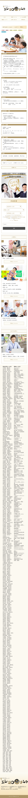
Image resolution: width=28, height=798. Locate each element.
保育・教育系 (17, 391)
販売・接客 (17, 520)
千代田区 (5, 587)
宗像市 (4, 658)
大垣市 (4, 408)
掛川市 (4, 404)
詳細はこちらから (14, 261)
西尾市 (4, 531)
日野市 (8, 634)
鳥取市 (4, 547)
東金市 (4, 407)
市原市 (4, 490)
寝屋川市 (10, 443)
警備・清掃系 (20, 485)
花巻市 (8, 614)
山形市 (8, 483)
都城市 (4, 554)
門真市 (9, 694)
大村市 (9, 550)
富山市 (8, 462)
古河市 (4, 664)
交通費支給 (7, 217)
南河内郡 (9, 645)
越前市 (8, 508)
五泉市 (8, 715)
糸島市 (4, 567)
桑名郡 (4, 742)
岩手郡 (8, 408)
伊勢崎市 (5, 543)
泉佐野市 (5, 387)
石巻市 (4, 603)
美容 (21, 559)
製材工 (15, 389)
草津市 (11, 623)
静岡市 (4, 556)
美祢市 (4, 400)
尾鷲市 (4, 734)
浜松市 (9, 588)
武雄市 (4, 686)
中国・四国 (5, 760)
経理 (15, 467)
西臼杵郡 (9, 402)
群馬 (4, 756)
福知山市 (10, 477)
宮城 (10, 758)
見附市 (8, 499)
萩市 (8, 626)
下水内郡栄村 (6, 434)
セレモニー (17, 527)
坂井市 (4, 432)
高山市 (9, 418)
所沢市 (8, 576)
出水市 (8, 400)
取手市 (8, 464)
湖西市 (8, 620)
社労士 (15, 556)
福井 (7, 759)
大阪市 (4, 461)
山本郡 (8, 473)
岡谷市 (8, 619)
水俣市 (11, 445)
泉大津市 (5, 594)
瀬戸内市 (5, 501)
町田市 (4, 597)
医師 (15, 491)
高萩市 (8, 527)
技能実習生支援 (18, 508)
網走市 (4, 500)
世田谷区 (5, 458)
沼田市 (9, 635)
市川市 (4, 565)
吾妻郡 (4, 713)
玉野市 (4, 643)
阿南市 (9, 604)
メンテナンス (17, 529)
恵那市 (8, 516)
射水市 (9, 587)
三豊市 (8, 394)
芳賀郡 (4, 740)
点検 (15, 464)
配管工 (15, 448)
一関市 (8, 648)
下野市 (8, 652)
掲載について (4, 19)
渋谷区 (4, 464)
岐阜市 (8, 479)
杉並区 (8, 500)
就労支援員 (17, 420)
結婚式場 (16, 531)
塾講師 (22, 452)
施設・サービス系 (18, 458)
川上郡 (8, 705)
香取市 (8, 369)
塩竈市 (4, 655)
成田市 (8, 709)
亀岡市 (4, 648)
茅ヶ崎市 (10, 448)
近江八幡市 (5, 656)
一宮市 (4, 485)
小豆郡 (4, 410)
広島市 (4, 548)
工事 (15, 407)
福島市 (4, 619)
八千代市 (5, 673)
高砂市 (4, 723)
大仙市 (8, 662)
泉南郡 (4, 670)
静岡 (8, 770)
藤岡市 (8, 574)
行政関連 (16, 506)
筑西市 (9, 397)
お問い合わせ (14, 19)
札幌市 (8, 450)
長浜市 (9, 628)
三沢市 (8, 695)
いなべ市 (5, 545)
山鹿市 (8, 700)
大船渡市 (9, 451)
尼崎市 (8, 475)
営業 (19, 389)
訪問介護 (16, 400)
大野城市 (5, 477)
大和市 (4, 535)
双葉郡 (8, 599)
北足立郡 (10, 583)
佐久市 (8, 658)
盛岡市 (11, 656)
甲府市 (11, 553)
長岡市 (9, 538)
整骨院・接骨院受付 (19, 466)
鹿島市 (4, 729)
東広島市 (5, 585)
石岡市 (8, 718)
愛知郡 (4, 388)
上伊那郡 (9, 637)
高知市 (8, 577)
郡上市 (8, 668)
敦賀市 (8, 377)
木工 (15, 480)
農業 (19, 412)
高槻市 (8, 642)
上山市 (4, 381)
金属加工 (16, 443)
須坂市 (4, 620)
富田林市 (5, 371)
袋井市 (4, 682)
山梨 (4, 763)
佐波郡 (4, 425)
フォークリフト (18, 429)
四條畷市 (5, 588)
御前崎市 (9, 439)
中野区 (8, 601)
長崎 (7, 758)
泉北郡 (4, 599)
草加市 (4, 711)
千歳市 (4, 720)
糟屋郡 (4, 738)
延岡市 (8, 580)
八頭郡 (4, 715)
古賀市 (9, 594)
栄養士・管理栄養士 (19, 488)
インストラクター (18, 478)
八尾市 (4, 632)
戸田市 (4, 367)
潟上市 (4, 473)
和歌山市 (5, 646)
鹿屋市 (4, 651)
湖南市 (8, 420)
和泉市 (4, 378)
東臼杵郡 (9, 743)
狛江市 (8, 372)
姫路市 (4, 478)
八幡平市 (9, 740)
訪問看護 (16, 441)
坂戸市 (4, 645)
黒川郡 (4, 440)
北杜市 (8, 704)
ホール (15, 404)
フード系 (16, 416)
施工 (15, 477)
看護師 (22, 410)
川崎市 (8, 452)
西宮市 (4, 745)
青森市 (8, 474)
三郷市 (9, 501)
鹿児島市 (5, 466)
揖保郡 (9, 593)
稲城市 (8, 711)
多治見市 (5, 538)
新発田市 (5, 748)
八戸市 (4, 534)
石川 (7, 756)
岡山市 (4, 521)
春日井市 (9, 513)
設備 (20, 504)
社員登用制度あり (18, 215)
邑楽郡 (4, 491)
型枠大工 (16, 510)
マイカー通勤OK (14, 220)
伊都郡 (4, 472)
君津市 (4, 629)
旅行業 (15, 430)
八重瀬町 (5, 562)
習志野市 (5, 413)
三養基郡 (9, 386)
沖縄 (4, 771)
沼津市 (4, 689)
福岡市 (4, 480)
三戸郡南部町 (6, 441)
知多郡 (8, 591)
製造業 (15, 453)
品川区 (8, 480)
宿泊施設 (16, 541)
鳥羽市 (11, 685)
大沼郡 (8, 603)
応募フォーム (14, 17)
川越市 (4, 696)
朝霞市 (8, 640)
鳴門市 (4, 520)
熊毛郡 (4, 697)
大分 (7, 764)
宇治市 (9, 466)
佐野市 (8, 381)
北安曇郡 (9, 747)
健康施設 (16, 533)
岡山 (4, 758)
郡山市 (8, 578)
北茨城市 (5, 443)
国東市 (11, 435)
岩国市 (4, 607)
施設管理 (16, 387)
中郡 (12, 540)
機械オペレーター (18, 554)
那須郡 (4, 680)
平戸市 (9, 426)
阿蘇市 (8, 515)
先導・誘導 (17, 372)
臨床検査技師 (17, 451)
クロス (18, 464)
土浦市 (4, 702)
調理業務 (16, 383)
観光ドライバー (18, 462)
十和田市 (5, 717)
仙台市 (9, 488)
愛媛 (11, 770)
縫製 (20, 555)
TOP (5, 17)
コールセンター (18, 405)
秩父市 (9, 463)
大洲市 (4, 481)
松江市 (4, 602)
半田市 (8, 558)
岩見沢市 (5, 463)
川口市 (4, 591)
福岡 (10, 751)
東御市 (4, 634)
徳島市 (4, 453)
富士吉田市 (5, 667)
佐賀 (4, 755)
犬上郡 (8, 429)
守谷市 (4, 405)
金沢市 (8, 636)
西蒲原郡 (9, 412)
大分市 (8, 481)
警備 (22, 389)
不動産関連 (17, 545)
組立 (21, 370)
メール (22, 490)
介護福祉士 (17, 502)
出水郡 (4, 624)
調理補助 (16, 397)
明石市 (8, 674)
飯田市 (4, 571)
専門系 (22, 412)
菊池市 (8, 376)
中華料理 (16, 439)
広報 (15, 423)
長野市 (4, 631)
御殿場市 (5, 397)
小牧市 (8, 510)
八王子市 (9, 607)
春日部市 (9, 506)
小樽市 (4, 399)
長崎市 (8, 521)
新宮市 (4, 716)
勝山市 (4, 733)
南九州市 (5, 488)
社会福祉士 (17, 414)
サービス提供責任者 (19, 532)
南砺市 (8, 598)
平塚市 (4, 499)
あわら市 (9, 651)
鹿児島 (4, 770)
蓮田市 (4, 653)
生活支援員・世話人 (19, 382)
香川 (11, 769)
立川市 (4, 626)
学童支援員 (17, 434)
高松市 (4, 616)
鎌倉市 (4, 668)
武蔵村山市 (10, 405)
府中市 (8, 641)
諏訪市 (4, 739)
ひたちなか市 (6, 542)
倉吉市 (8, 690)
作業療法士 (17, 505)
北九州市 (5, 581)
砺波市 (11, 398)
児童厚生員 (17, 490)
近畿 (7, 763)
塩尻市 (4, 409)
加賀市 (8, 672)
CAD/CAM (17, 540)
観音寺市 (9, 616)
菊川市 (8, 630)
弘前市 (4, 451)
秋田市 (8, 472)
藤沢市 (8, 484)
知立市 (4, 732)
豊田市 (4, 598)
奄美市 (4, 516)
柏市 (12, 632)
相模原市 (9, 625)
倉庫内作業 (17, 486)
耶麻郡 (9, 551)
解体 (15, 425)
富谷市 (8, 407)
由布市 (4, 652)
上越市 (4, 561)
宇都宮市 (9, 453)
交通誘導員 (17, 385)
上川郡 (4, 469)
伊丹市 (4, 657)
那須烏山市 (10, 678)
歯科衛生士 (17, 459)
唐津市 (8, 560)
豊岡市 (4, 483)
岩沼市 (4, 724)
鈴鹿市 (4, 524)
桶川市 (8, 485)
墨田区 (8, 596)
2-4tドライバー (18, 392)
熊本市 (8, 528)
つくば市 (9, 647)
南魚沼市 (5, 436)
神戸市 (4, 510)
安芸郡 (8, 493)
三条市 (8, 416)
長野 (7, 765)
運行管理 (21, 484)
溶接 (21, 461)
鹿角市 (4, 475)
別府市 (8, 556)
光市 (8, 664)
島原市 (8, 518)
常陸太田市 (5, 553)
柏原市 (4, 615)
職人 (15, 494)
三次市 (8, 570)
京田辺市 (9, 732)
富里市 (8, 724)
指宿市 (4, 582)
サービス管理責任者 (19, 534)
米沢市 (8, 707)
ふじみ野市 (5, 459)
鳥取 (7, 751)
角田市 (8, 661)
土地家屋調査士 (18, 388)
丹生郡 (8, 726)
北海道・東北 (6, 749)
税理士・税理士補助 (19, 475)
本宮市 (4, 527)
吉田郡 (4, 691)
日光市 (4, 706)
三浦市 (9, 413)
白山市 (8, 723)
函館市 (4, 707)
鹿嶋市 (8, 702)
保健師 (22, 545)
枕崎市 (8, 415)
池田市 (8, 631)
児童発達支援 (17, 403)
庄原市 (4, 642)
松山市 (4, 661)
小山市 (4, 479)
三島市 (8, 567)
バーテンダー (17, 450)
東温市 (8, 571)
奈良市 (8, 531)
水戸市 (8, 414)
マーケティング (18, 437)
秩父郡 (8, 691)
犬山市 (8, 728)
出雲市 (4, 744)
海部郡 (4, 728)
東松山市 (5, 507)
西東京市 (9, 457)
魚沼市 (4, 447)
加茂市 (9, 673)
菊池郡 (4, 393)
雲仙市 (8, 549)
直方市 (4, 370)
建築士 (21, 463)
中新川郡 (5, 677)
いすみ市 (9, 548)
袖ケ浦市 (5, 604)
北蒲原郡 (9, 497)
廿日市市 (5, 575)
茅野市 (4, 621)
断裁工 (15, 551)
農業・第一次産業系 (19, 431)
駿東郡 (8, 686)
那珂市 (4, 674)
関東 (10, 755)
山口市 (9, 419)
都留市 (4, 641)
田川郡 (8, 701)
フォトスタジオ (18, 473)
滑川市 (9, 424)
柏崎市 (8, 385)
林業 (19, 404)
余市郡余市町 (6, 437)
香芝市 (8, 392)
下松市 (4, 420)
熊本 (4, 761)
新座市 (8, 378)
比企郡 (8, 682)
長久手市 (9, 602)
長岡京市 (9, 427)
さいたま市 (10, 456)
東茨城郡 (10, 581)
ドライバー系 (17, 440)
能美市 (4, 693)
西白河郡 (9, 502)
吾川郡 (4, 416)
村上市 (9, 423)
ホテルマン (17, 512)
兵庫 (10, 763)
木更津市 (5, 448)
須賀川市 (9, 710)
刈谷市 (4, 743)
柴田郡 (4, 452)
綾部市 (8, 734)
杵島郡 (4, 569)
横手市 (4, 474)
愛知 (7, 771)
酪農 (20, 383)
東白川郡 (9, 733)
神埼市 (4, 549)
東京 (4, 765)
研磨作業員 (17, 559)
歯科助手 (16, 469)
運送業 (15, 412)
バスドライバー (18, 445)
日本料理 (20, 430)
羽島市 (9, 608)
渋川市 (4, 647)
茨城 (8, 750)
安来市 (4, 559)
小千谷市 (5, 419)
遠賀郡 (4, 513)
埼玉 (4, 759)
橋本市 (4, 529)
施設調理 (16, 415)
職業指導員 (17, 435)
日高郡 (8, 566)
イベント (16, 463)
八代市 (4, 570)
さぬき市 (9, 425)
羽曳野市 (9, 533)
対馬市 (8, 389)
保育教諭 (16, 396)
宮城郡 (4, 526)
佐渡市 (8, 663)
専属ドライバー (18, 497)
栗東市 (4, 705)
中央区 (4, 484)
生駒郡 (4, 721)
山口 (4, 764)
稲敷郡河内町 (6, 537)
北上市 (4, 517)
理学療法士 (17, 511)
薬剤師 (22, 474)
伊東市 (4, 427)
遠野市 (4, 402)
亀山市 (4, 630)
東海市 (8, 532)
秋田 (7, 761)
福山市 (11, 612)
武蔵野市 (9, 589)
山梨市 (4, 662)
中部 (10, 753)
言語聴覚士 (17, 516)
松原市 (4, 613)
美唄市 (9, 467)
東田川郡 (5, 383)
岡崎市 (9, 717)
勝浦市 (4, 572)
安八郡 (8, 380)
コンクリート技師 (18, 521)
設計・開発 (17, 410)
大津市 (8, 524)
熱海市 (4, 558)
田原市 (8, 592)
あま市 (4, 683)
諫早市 (4, 504)
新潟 (11, 750)
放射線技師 (17, 544)
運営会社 (23, 19)
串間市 (4, 659)
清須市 (4, 369)
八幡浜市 (9, 512)
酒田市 (9, 575)
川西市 (8, 629)
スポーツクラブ (18, 518)
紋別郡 (8, 375)
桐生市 (4, 429)
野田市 (4, 712)
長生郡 (9, 748)
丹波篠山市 (5, 445)
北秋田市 (5, 426)
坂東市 (4, 373)
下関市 (4, 389)
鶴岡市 (4, 555)
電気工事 (16, 555)
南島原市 (5, 550)
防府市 (4, 376)
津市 (12, 601)
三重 (4, 751)
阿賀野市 (10, 383)
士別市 (4, 722)
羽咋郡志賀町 (6, 442)
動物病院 (16, 528)
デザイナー (17, 507)
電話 (15, 485)
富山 (4, 754)
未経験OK (9, 215)
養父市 (9, 610)
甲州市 (8, 670)
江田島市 (9, 520)
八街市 (8, 409)
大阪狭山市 (10, 447)
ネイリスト (17, 367)
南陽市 (8, 618)
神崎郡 (4, 737)
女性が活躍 (22, 217)
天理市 (8, 517)
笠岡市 (4, 580)
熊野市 (4, 726)
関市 (12, 500)
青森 (4, 753)
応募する (14, 167)
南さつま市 (5, 612)
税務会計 (21, 443)
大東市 (4, 589)
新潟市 (9, 507)
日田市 (9, 646)
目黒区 (4, 560)
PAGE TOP (26, 773)
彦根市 (11, 667)
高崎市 (8, 555)
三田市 (8, 720)
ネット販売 (17, 489)
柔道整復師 (17, 446)
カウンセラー (17, 557)
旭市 (8, 697)
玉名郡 (8, 511)
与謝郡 (4, 679)
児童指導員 (17, 419)
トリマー (16, 517)
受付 (18, 456)
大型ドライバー (18, 381)
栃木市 (8, 539)
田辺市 (8, 478)
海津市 (4, 439)
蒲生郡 (9, 585)
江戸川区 (5, 454)
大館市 (4, 430)
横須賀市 (10, 545)
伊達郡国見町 (6, 431)
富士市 (4, 623)
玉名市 (4, 700)
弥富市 (4, 386)
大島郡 (4, 625)
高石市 (8, 597)
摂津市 (8, 737)
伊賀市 (4, 495)
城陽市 (8, 736)
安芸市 (8, 421)
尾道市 (4, 718)
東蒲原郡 (10, 562)
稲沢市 (8, 489)
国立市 (4, 727)
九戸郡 (4, 403)
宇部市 (4, 493)
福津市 (4, 564)
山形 (10, 764)
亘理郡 (8, 716)
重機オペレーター (18, 472)
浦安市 (8, 564)
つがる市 (5, 593)
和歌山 (7, 769)
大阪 (10, 759)
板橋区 (11, 496)
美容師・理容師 (18, 543)
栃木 (7, 753)
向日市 (8, 745)
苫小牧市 (9, 639)
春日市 (4, 372)
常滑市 (9, 387)
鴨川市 (4, 736)
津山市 (4, 640)
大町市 (4, 375)
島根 (10, 754)
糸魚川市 (9, 722)
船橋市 (4, 532)
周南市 (4, 675)
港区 (10, 459)
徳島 (4, 766)
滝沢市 (8, 534)
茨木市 (9, 458)
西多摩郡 (5, 635)
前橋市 (8, 494)
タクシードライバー (19, 479)
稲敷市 (8, 391)
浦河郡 (8, 666)
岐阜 (4, 769)
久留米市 (9, 659)
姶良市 (4, 578)
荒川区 (8, 744)
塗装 (21, 489)
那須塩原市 (5, 685)
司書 (15, 456)
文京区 (8, 561)
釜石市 (8, 373)
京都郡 (4, 421)
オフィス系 (17, 452)
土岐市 (8, 399)
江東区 (8, 613)
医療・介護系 (17, 376)
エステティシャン (18, 548)
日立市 (8, 643)
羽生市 (4, 511)
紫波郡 (4, 601)
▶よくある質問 (14, 789)
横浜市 (9, 454)
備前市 (4, 586)
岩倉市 (9, 609)
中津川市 (9, 669)
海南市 (8, 393)
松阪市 (4, 412)
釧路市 (4, 690)
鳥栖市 (9, 677)
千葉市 (8, 572)
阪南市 (8, 650)
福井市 (8, 739)
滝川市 (4, 523)
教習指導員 (17, 470)
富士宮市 (5, 688)
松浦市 (4, 450)
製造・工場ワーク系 (19, 468)
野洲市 (8, 491)
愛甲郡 (8, 569)
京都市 (8, 468)
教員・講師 (17, 461)
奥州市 (8, 738)
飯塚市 (4, 701)
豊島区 (4, 468)
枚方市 (8, 713)
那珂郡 (8, 404)
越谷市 (4, 470)
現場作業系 (17, 474)
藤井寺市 (9, 586)
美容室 (18, 425)
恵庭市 (4, 518)
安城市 (8, 689)
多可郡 (8, 540)
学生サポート (20, 491)
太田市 (4, 494)
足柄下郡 (5, 551)
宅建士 (15, 535)
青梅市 (4, 377)
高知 (10, 771)
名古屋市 (5, 467)
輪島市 (4, 385)
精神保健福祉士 (18, 442)
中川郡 (8, 655)
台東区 (4, 540)
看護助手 (16, 432)
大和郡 (4, 574)
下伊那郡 (9, 403)
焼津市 (8, 554)
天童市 (4, 747)
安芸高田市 (5, 398)
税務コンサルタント (19, 454)
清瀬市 (8, 679)
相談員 (21, 396)
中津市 (8, 490)
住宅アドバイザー (18, 546)
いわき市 (10, 522)
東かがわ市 (5, 435)
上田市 (8, 605)
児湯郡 (4, 637)
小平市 (4, 392)
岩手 (7, 755)
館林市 (4, 710)
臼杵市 (8, 495)
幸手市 (8, 582)
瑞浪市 (4, 669)
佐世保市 (5, 522)
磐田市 (4, 391)
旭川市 (4, 544)
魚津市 (4, 605)
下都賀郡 (5, 694)
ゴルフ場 (16, 523)
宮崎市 (4, 462)
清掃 (20, 397)
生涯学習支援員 (18, 493)
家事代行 (16, 369)
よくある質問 (23, 17)
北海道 (4, 750)
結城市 (4, 709)
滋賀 (7, 754)
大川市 (4, 396)
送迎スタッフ (17, 418)
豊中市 (8, 461)
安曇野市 (9, 559)
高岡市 (8, 706)
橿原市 (4, 414)
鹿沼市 (4, 528)
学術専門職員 (17, 499)
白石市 (8, 731)
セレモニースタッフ (19, 537)
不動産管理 (17, 370)
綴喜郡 (4, 596)
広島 (10, 760)
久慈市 (4, 636)
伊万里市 (5, 583)
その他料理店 (17, 457)
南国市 (4, 382)
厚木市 (4, 515)
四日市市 (9, 565)
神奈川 (10, 767)
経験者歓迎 (14, 217)
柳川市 (8, 367)
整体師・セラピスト (19, 553)
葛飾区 (8, 523)
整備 (18, 560)
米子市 (4, 639)
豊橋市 (4, 592)
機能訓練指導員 (18, 522)
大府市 (4, 566)
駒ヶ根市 (5, 608)
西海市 (8, 486)
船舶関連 (19, 407)
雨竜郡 (4, 576)
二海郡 (8, 529)
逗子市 (9, 371)
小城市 (4, 508)
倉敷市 (4, 695)
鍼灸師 (15, 427)
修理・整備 (17, 436)
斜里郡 (4, 489)
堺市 (8, 623)
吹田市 (4, 650)
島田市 (4, 663)
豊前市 (8, 727)
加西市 (4, 394)
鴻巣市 (4, 415)
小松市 (4, 497)
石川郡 (4, 731)
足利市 (8, 675)
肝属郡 (8, 680)
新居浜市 (9, 547)
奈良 (10, 765)
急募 (9, 218)
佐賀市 (8, 505)
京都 (10, 756)
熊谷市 (4, 614)
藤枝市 (4, 678)
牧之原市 (9, 382)
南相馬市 (9, 526)
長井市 (4, 380)
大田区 (4, 457)
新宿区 (4, 502)
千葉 (10, 761)
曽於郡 (4, 486)
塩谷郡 (4, 533)
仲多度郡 (5, 684)
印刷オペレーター (18, 426)
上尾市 (4, 539)
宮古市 (9, 688)
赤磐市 (8, 721)
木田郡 (4, 618)
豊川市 (4, 666)
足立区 (8, 504)
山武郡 (8, 621)
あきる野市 (10, 712)
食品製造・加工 (18, 421)
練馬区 (11, 664)
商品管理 (16, 386)
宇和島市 (9, 696)
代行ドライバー (18, 447)
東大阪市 (5, 628)
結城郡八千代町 (7, 446)
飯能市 (8, 470)
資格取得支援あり (16, 218)
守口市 (8, 657)
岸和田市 (5, 609)
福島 (7, 767)
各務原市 (9, 653)
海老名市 (9, 544)
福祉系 (15, 402)
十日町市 (5, 610)
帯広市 (4, 512)
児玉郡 (4, 456)
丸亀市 (8, 615)
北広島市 (9, 469)
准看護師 (21, 416)
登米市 (4, 704)
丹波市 (8, 396)
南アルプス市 (6, 699)
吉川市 (8, 370)
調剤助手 (16, 484)
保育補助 (21, 400)
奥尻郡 (8, 624)
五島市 (8, 388)
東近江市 (5, 423)
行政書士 (21, 415)
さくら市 (5, 418)
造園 (21, 470)
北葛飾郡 (5, 424)
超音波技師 (17, 371)
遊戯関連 (16, 504)
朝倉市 (8, 632)
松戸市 (9, 543)
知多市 (8, 683)
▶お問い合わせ (5, 789)
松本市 (4, 506)
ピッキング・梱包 (18, 424)
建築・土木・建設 (18, 501)
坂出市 (8, 432)
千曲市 (4, 505)
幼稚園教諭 (17, 413)
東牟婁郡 (9, 693)
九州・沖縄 (8, 766)
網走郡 (4, 577)
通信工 (21, 386)
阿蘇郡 (8, 410)
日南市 (4, 672)
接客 (15, 560)
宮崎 (4, 767)
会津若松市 (5, 496)
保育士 (15, 380)
